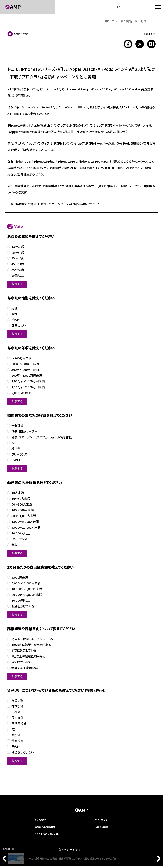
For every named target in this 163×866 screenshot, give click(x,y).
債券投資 (17, 741)
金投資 (15, 735)
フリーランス (19, 454)
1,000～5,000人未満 (25, 522)
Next (157, 859)
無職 (14, 545)
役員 (14, 443)
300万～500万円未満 (25, 364)
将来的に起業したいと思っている (32, 639)
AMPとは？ (40, 820)
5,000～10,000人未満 (25, 528)
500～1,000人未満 (23, 516)
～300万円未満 (21, 358)
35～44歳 (17, 258)
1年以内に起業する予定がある (31, 645)
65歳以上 (17, 275)
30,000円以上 (20, 600)
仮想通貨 (17, 718)
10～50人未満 (20, 499)
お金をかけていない (24, 606)
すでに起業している (23, 650)
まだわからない (21, 662)
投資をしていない (22, 753)
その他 (15, 320)
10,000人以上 (20, 533)
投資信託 (17, 700)
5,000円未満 (19, 577)
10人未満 (17, 493)
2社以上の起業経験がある (28, 656)
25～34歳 (17, 253)
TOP (106, 21)
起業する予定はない (24, 668)
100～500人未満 (22, 510)
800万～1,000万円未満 (26, 375)
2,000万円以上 (21, 393)
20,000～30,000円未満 (26, 595)
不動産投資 (18, 724)
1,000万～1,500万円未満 (28, 381)
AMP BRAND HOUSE (47, 833)
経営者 (15, 449)
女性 (14, 314)
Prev (5, 859)
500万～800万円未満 (25, 370)
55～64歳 (17, 270)
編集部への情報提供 (45, 826)
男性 (14, 308)
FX (13, 729)
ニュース (117, 21)
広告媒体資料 (102, 826)
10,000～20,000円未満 (26, 589)
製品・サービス (136, 21)
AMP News (21, 34)
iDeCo (15, 712)
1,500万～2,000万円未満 (28, 387)
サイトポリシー (102, 820)
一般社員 (17, 425)
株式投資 (17, 706)
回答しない (18, 325)
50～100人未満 (21, 504)
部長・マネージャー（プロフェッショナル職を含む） (42, 437)
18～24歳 (17, 247)
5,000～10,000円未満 (25, 583)
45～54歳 (17, 264)
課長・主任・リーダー (24, 431)
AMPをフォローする (71, 849)
